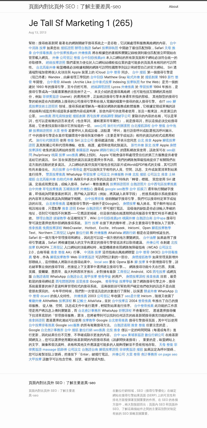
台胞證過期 (41, 276)
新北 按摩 (152, 145)
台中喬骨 (53, 82)
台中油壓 (149, 237)
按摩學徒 (125, 281)
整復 (77, 58)
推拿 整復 (58, 252)
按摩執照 (133, 82)
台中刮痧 (96, 77)
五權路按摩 (71, 189)
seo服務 (74, 325)
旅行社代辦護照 (118, 126)
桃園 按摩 (58, 155)
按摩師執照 (110, 48)
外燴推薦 (84, 53)
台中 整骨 (113, 72)
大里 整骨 (60, 130)
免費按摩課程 (52, 228)
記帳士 (82, 301)
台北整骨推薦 (55, 203)
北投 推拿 (113, 330)
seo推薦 (45, 116)
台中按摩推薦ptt (65, 53)
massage (49, 349)
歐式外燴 (133, 77)
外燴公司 (152, 242)
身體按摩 (129, 203)
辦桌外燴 (150, 291)
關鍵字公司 (123, 116)
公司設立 (103, 174)
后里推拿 (82, 281)
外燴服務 (117, 174)
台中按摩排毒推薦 (42, 325)
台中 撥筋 (139, 72)
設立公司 (87, 140)
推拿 (164, 174)
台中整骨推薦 (144, 306)
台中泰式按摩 (102, 82)
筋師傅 (62, 349)
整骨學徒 (104, 276)
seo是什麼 (132, 296)
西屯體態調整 (65, 281)
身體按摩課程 (135, 276)
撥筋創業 (151, 77)
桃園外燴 (128, 218)
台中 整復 (158, 126)
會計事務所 (149, 354)
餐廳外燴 (35, 301)
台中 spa (120, 335)
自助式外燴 (65, 179)
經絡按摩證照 (55, 62)
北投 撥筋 (139, 174)
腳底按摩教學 (161, 228)
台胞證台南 (144, 218)
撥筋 (140, 349)
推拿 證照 (69, 208)
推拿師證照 (37, 320)
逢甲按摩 (90, 276)
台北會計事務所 (89, 310)
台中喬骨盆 (74, 169)
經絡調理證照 (100, 87)
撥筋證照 (67, 48)
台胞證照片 (138, 184)
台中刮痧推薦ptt (93, 58)
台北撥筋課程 (140, 126)
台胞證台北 (75, 276)
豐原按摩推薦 (55, 174)
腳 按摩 (139, 262)
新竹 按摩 (92, 223)
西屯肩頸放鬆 (62, 116)
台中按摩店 (120, 301)
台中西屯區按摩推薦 (162, 184)
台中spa (159, 218)
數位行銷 (82, 233)
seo (169, 101)
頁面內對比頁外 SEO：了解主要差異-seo (75, 6)
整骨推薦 (144, 301)
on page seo (167, 354)
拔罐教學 (59, 218)
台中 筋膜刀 (138, 189)
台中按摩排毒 (94, 199)
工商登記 (59, 233)
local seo (101, 262)
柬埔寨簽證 (136, 335)
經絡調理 (107, 116)
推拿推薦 (35, 228)
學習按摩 (145, 87)
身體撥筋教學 (141, 257)
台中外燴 (35, 189)
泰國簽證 (82, 150)
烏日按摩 (58, 169)
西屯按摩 (93, 116)
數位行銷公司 (154, 335)
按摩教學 (88, 320)
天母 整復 (166, 344)
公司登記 (66, 58)
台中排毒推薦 (42, 53)
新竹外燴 (137, 145)
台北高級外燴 (46, 67)
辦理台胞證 (83, 48)
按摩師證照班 (42, 130)
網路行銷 (129, 233)
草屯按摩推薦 (52, 189)
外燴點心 (86, 189)
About (173, 6)
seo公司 (100, 126)
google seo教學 (117, 189)
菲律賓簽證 (51, 96)
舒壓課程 (125, 310)
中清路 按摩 (92, 252)
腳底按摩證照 (108, 349)
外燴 (55, 58)
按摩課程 (65, 301)
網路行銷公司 (109, 150)
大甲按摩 (35, 359)
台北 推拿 (145, 140)
